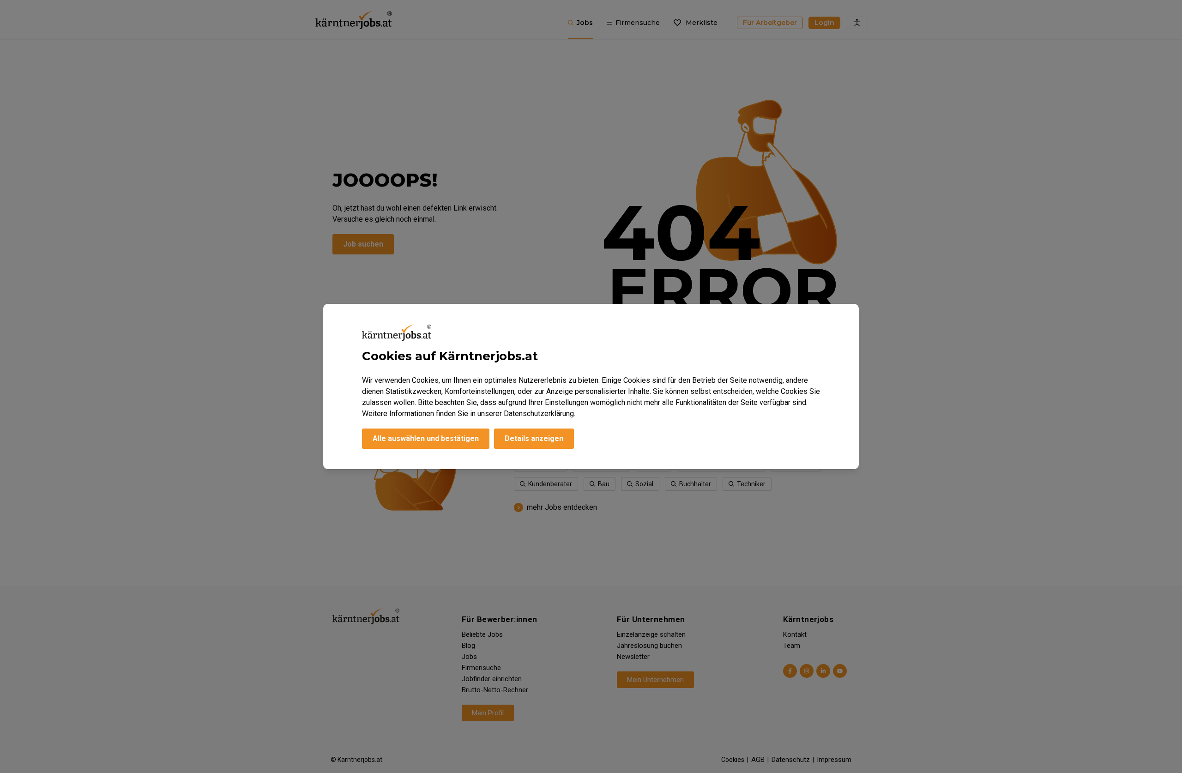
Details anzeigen (534, 438)
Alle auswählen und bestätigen (426, 438)
